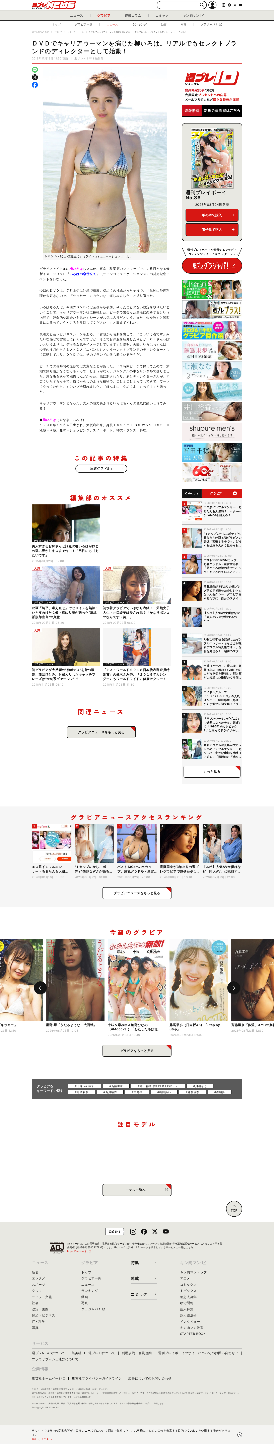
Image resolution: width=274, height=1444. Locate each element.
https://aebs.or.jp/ (79, 1251)
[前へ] (40, 987)
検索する (202, 5)
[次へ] (233, 987)
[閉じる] (239, 1434)
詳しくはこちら (42, 1439)
